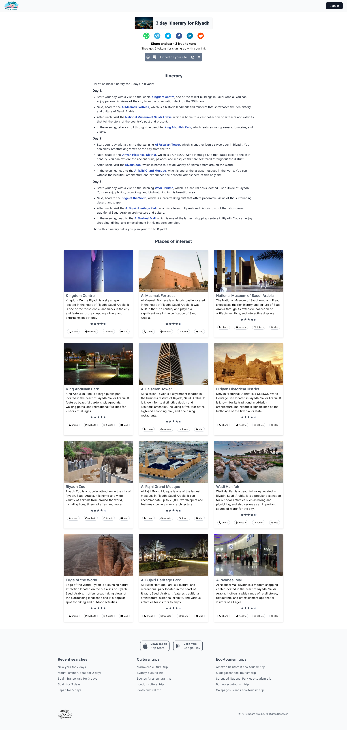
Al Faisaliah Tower (167, 144)
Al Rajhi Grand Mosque (150, 170)
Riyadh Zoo (133, 165)
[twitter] (168, 36)
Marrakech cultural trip (152, 667)
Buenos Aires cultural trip (154, 678)
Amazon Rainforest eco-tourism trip (240, 667)
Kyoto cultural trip (149, 690)
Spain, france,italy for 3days (77, 678)
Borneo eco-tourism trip (232, 684)
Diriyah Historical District (139, 154)
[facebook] (179, 36)
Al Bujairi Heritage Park (141, 208)
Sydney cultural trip (150, 673)
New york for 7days (72, 667)
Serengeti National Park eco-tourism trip (243, 678)
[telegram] (157, 36)
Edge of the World (134, 198)
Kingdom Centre (162, 97)
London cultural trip (150, 684)
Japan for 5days (69, 690)
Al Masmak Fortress (135, 107)
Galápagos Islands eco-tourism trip (240, 690)
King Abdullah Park (177, 127)
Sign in (334, 6)
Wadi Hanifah (164, 188)
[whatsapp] (146, 36)
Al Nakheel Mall (145, 218)
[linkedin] (189, 36)
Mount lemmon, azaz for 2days (79, 673)
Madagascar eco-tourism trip (236, 673)
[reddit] (200, 36)
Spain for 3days (69, 684)
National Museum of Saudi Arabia (148, 117)
